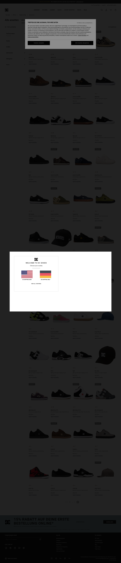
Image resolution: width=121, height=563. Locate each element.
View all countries (36, 283)
